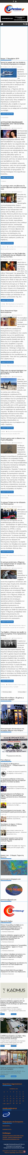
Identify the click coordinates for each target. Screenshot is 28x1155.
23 (20, 1101)
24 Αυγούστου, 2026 (5, 999)
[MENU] (26, 24)
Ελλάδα (3, 431)
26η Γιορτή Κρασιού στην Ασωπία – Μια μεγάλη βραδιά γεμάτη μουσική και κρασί (13, 811)
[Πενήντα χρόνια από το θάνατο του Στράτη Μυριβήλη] (9, 445)
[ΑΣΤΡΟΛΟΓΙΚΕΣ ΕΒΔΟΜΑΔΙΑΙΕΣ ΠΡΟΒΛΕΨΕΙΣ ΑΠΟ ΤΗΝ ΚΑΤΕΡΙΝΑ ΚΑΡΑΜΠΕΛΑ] (9, 131)
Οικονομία (4, 366)
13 (10, 1098)
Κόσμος (3, 684)
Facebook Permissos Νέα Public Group (13, 1135)
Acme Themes (19, 1152)
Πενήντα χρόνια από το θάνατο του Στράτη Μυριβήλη (13, 439)
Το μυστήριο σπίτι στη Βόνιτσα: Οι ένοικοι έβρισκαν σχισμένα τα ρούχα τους (13, 187)
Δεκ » (8, 1103)
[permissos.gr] (2, 24)
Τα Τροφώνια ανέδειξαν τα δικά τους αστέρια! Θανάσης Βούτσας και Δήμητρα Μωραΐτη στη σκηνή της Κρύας (13, 780)
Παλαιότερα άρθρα (7, 692)
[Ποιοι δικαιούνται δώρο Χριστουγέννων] (9, 318)
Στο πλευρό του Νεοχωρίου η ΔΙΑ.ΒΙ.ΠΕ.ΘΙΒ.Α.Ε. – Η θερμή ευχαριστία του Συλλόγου (13, 765)
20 (10, 1101)
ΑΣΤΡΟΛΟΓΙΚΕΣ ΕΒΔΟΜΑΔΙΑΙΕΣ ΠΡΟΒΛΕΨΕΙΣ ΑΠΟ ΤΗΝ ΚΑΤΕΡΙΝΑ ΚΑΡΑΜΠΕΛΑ (12, 123)
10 (23, 1096)
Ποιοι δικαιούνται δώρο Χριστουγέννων (9, 311)
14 (13, 1098)
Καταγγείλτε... (6, 1125)
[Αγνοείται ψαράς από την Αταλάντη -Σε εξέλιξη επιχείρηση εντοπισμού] (9, 69)
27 (10, 1103)
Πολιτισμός (4, 495)
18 (4, 1101)
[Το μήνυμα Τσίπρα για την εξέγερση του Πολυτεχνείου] (9, 509)
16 (20, 1098)
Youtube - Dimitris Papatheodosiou (12, 1137)
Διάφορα (4, 181)
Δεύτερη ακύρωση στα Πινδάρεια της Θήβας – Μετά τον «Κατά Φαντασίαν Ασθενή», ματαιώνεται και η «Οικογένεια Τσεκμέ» (13, 796)
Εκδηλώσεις (13, 1014)
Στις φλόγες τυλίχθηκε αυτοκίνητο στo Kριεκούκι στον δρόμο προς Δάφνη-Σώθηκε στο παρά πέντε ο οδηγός (13, 955)
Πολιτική (4, 555)
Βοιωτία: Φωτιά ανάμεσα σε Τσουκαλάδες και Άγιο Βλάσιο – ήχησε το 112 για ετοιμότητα (14, 947)
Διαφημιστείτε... (7, 1129)
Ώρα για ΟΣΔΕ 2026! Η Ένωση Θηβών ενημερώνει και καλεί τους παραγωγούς (13, 970)
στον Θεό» (21, 306)
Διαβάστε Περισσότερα (7, 113)
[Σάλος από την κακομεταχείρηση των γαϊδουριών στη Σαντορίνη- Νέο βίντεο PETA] (9, 379)
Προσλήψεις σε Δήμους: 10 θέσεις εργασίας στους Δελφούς (11, 824)
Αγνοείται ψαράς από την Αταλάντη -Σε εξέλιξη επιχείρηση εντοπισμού (13, 63)
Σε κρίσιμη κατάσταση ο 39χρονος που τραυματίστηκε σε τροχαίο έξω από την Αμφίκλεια (13, 563)
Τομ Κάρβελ (15, 686)
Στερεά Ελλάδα (5, 117)
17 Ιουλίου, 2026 (5, 1033)
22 (16, 1101)
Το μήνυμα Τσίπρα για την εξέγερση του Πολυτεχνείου (13, 503)
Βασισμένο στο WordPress (10, 1150)
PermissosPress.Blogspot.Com (11, 1139)
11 (4, 1098)
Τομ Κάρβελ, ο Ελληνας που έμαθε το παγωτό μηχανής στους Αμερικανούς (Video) (13, 633)
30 (20, 1103)
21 (13, 1101)
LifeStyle (3, 304)
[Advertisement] (14, 42)
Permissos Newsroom (17, 66)
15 (16, 1098)
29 (16, 1103)
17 (23, 1098)
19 (7, 1101)
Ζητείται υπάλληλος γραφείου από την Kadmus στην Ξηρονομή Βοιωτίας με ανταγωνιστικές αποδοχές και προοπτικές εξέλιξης (13, 937)
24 (23, 1101)
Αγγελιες (2, 1014)
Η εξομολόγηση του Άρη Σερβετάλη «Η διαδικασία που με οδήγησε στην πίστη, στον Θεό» (13, 255)
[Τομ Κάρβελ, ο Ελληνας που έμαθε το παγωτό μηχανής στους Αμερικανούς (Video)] (9, 641)
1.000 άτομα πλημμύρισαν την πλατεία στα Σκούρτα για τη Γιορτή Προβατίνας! (14, 963)
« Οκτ (4, 1103)
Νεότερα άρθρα (21, 692)
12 (7, 1098)
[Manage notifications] (24, 1152)
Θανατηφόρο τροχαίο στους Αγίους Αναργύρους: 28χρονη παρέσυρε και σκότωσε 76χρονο (12, 839)
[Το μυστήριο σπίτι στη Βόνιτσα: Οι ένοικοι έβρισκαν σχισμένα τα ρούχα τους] (9, 194)
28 (13, 1103)
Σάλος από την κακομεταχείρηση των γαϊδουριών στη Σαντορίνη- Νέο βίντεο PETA (14, 372)
